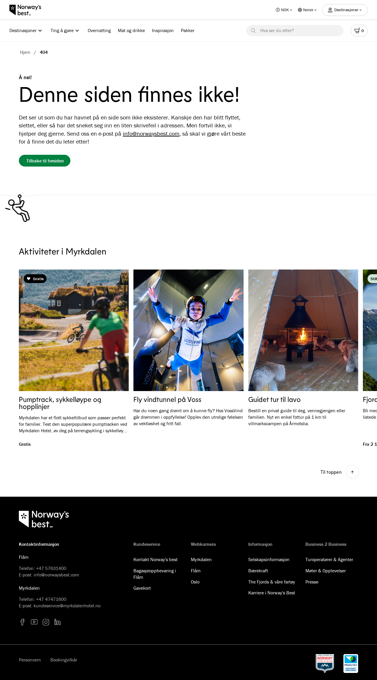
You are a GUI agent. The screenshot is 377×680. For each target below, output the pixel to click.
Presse (311, 582)
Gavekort (142, 588)
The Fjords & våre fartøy (271, 582)
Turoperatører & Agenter (329, 559)
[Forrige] (32, 330)
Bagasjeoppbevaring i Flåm (154, 574)
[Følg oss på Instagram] (45, 622)
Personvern (30, 660)
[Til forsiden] (28, 10)
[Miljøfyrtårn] (350, 663)
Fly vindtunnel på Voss (167, 399)
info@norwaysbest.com (151, 133)
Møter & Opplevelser (325, 570)
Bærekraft (258, 570)
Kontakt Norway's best (155, 559)
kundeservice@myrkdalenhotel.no (67, 605)
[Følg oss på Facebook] (22, 622)
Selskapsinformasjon (269, 559)
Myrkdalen (201, 559)
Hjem (25, 52)
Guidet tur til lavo (274, 399)
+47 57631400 (51, 568)
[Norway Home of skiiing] (325, 663)
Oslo (195, 582)
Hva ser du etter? (277, 30)
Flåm (196, 570)
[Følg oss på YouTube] (34, 622)
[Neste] (345, 330)
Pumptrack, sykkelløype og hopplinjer (60, 403)
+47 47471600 (51, 599)
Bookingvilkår (63, 660)
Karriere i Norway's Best (271, 593)
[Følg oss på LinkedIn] (57, 622)
